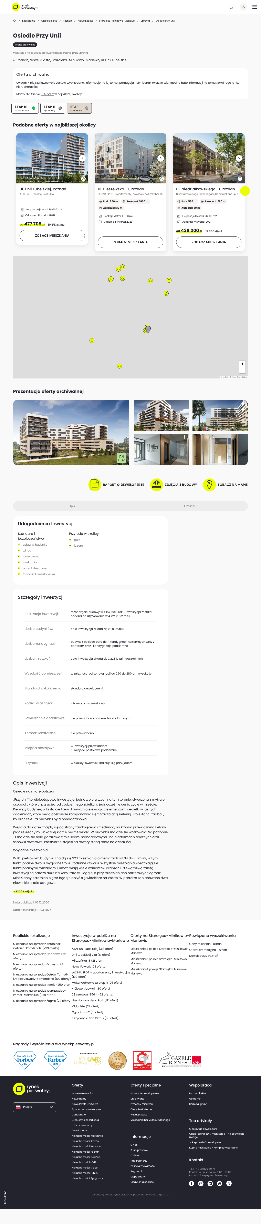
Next (246, 194)
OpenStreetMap (239, 377)
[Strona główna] (14, 20)
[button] (82, 158)
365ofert (47, 94)
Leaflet (224, 377)
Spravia (83, 52)
